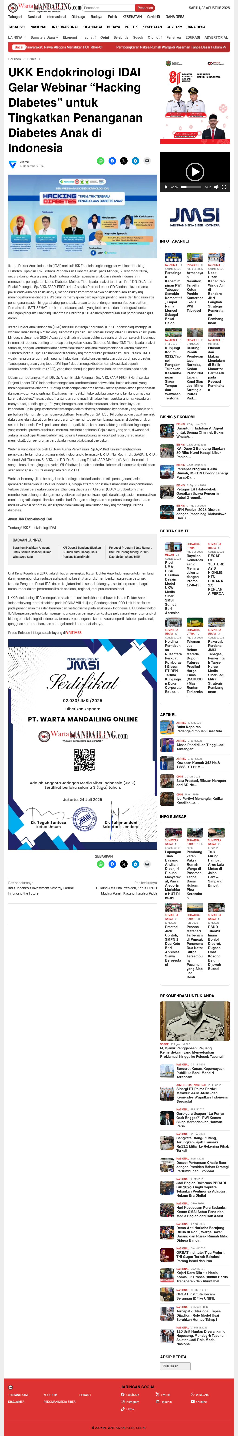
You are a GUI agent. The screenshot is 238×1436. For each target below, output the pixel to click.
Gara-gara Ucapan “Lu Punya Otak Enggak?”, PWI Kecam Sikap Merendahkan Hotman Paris (200, 1120)
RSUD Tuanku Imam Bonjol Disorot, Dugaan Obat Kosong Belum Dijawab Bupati (214, 948)
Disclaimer (16, 1402)
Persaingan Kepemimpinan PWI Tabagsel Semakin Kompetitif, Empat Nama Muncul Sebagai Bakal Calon (173, 298)
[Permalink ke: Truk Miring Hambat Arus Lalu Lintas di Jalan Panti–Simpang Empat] (216, 833)
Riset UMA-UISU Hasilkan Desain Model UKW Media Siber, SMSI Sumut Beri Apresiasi (172, 588)
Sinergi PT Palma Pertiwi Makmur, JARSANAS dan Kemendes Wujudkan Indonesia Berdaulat (202, 1095)
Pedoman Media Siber (60, 1402)
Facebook (132, 1395)
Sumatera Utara (193, 546)
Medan (169, 555)
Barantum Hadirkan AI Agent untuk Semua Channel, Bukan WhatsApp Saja (32, 552)
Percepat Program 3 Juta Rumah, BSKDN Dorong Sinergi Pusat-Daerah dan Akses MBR (130, 552)
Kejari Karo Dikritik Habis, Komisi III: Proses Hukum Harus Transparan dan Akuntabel (202, 1277)
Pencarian (145, 7)
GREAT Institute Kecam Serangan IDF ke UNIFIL (195, 1296)
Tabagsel (171, 265)
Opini (179, 776)
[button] (195, 172)
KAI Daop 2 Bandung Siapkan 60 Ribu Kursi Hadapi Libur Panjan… (200, 453)
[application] (195, 172)
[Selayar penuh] (223, 187)
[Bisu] (216, 187)
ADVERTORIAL (184, 1085)
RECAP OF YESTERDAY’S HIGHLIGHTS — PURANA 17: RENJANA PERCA (216, 575)
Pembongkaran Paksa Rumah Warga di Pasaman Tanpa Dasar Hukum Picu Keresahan (141, 47)
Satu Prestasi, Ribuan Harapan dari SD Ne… (201, 783)
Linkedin (166, 1402)
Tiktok (130, 1409)
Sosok (164, 1044)
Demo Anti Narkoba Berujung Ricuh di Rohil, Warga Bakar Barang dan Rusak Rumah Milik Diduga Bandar (202, 1234)
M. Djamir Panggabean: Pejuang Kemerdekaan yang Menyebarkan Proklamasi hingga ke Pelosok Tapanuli (192, 1052)
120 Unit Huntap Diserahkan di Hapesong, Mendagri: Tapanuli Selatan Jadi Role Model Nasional (201, 1338)
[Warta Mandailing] (44, 7)
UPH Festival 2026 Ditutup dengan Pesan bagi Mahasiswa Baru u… (201, 514)
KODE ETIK (50, 1395)
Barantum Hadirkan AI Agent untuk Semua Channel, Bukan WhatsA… (200, 432)
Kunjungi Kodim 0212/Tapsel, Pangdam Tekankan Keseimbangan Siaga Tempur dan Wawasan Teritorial (173, 373)
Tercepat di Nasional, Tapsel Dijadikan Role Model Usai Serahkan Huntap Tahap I (198, 1315)
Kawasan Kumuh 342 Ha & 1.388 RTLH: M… (198, 765)
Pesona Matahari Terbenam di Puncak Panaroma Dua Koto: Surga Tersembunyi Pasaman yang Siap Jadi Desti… (195, 952)
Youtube (201, 1402)
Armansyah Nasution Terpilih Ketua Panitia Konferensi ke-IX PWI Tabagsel (195, 292)
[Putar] (166, 187)
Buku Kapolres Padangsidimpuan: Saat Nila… (200, 729)
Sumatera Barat (171, 842)
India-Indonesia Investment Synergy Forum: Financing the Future (41, 888)
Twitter (165, 1395)
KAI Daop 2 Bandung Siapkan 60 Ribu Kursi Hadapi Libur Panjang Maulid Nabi (82, 552)
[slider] (191, 187)
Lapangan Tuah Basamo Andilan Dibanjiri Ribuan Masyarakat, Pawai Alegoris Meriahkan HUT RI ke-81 (173, 875)
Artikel (181, 723)
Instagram (132, 1402)
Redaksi (85, 1395)
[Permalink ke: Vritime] (12, 164)
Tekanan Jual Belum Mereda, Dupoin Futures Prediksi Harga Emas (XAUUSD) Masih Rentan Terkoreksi (195, 669)
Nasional (182, 1064)
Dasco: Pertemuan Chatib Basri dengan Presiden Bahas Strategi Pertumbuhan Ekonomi (202, 1167)
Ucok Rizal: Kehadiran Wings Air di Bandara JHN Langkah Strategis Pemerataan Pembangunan (216, 298)
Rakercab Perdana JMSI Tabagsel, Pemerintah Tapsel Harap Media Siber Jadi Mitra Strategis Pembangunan (216, 667)
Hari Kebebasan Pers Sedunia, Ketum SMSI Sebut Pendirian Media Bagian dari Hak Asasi (200, 1212)
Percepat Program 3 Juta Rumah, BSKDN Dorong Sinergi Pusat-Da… (202, 473)
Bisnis (180, 424)
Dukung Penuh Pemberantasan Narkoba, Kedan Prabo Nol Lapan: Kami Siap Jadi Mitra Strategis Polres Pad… (195, 373)
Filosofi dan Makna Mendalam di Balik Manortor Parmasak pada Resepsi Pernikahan (216, 369)
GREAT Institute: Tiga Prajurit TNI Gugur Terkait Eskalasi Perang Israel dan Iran (200, 1257)
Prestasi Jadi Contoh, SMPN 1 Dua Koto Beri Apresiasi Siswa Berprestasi (173, 946)
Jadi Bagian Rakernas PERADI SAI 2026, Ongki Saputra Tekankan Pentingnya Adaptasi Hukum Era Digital (201, 1189)
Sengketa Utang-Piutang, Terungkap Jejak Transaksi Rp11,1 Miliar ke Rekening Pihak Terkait (202, 1144)
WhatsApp (202, 1395)
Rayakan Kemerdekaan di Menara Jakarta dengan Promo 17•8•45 (195, 571)
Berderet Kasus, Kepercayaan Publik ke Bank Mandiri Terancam (200, 1073)
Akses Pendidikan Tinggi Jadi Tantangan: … (200, 747)
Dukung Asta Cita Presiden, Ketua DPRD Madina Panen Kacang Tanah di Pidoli (126, 888)
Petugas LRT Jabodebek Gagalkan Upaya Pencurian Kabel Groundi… (198, 493)
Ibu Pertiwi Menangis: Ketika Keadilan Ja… (199, 801)
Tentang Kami (18, 1395)
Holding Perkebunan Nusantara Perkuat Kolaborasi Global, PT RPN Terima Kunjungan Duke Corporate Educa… (173, 667)
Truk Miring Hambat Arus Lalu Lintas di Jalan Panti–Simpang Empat (216, 869)
